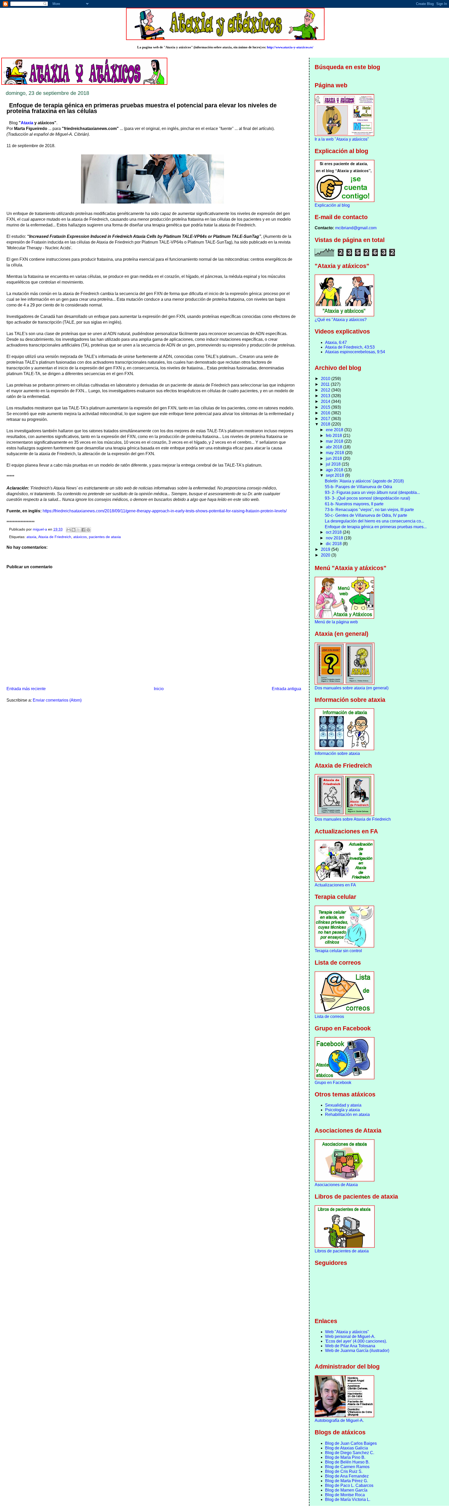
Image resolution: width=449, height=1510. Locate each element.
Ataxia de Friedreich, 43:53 (350, 347)
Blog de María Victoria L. (347, 1499)
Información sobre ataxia (337, 753)
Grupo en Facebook (333, 1082)
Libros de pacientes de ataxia (342, 1251)
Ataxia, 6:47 (336, 342)
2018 (326, 424)
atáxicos (80, 537)
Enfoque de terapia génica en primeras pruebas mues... (376, 527)
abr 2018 (334, 447)
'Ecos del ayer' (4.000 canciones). (356, 1341)
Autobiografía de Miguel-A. (339, 1420)
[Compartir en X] (78, 529)
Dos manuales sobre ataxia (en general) (351, 688)
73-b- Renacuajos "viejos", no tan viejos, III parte (369, 509)
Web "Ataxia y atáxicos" (347, 1332)
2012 (326, 390)
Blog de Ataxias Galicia (346, 1448)
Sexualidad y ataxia (343, 1105)
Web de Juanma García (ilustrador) (357, 1350)
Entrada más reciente (26, 689)
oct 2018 (334, 532)
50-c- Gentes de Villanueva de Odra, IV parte (366, 515)
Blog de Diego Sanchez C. (349, 1452)
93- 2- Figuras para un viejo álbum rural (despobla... (372, 492)
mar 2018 (335, 441)
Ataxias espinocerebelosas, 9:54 (355, 352)
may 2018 (335, 452)
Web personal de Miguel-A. (350, 1336)
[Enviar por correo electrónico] (68, 529)
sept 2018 (335, 475)
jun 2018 (334, 458)
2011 (326, 384)
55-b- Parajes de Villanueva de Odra (358, 487)
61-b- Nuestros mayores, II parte (354, 504)
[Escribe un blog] (73, 529)
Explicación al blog (332, 205)
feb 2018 (334, 435)
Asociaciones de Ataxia (336, 1184)
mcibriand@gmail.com (356, 228)
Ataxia (27, 123)
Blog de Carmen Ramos (347, 1467)
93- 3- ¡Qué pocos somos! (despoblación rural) (367, 498)
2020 (326, 555)
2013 (326, 396)
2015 (326, 407)
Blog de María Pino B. (345, 1457)
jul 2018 (334, 464)
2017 (326, 418)
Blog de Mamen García (346, 1490)
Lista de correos (329, 1016)
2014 (326, 401)
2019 (326, 549)
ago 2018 (335, 470)
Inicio (159, 689)
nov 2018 (335, 538)
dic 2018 (334, 543)
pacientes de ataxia (105, 537)
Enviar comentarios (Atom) (57, 700)
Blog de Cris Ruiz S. (343, 1471)
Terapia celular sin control (338, 951)
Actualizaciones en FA (335, 885)
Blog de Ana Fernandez (347, 1476)
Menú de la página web (336, 622)
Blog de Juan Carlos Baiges (351, 1443)
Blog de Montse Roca (345, 1495)
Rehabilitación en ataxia (347, 1114)
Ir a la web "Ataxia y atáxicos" (342, 139)
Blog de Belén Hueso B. (347, 1462)
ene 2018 (335, 430)
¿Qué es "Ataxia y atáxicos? (341, 319)
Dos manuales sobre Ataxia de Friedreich (353, 819)
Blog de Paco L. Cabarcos (349, 1485)
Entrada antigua (286, 689)
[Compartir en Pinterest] (88, 529)
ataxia (31, 537)
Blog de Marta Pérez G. (346, 1481)
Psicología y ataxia (342, 1110)
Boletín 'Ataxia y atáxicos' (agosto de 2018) (364, 481)
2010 (326, 378)
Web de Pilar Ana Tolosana (350, 1346)
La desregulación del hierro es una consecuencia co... (374, 521)
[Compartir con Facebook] (83, 529)
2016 (326, 413)
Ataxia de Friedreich (54, 537)
